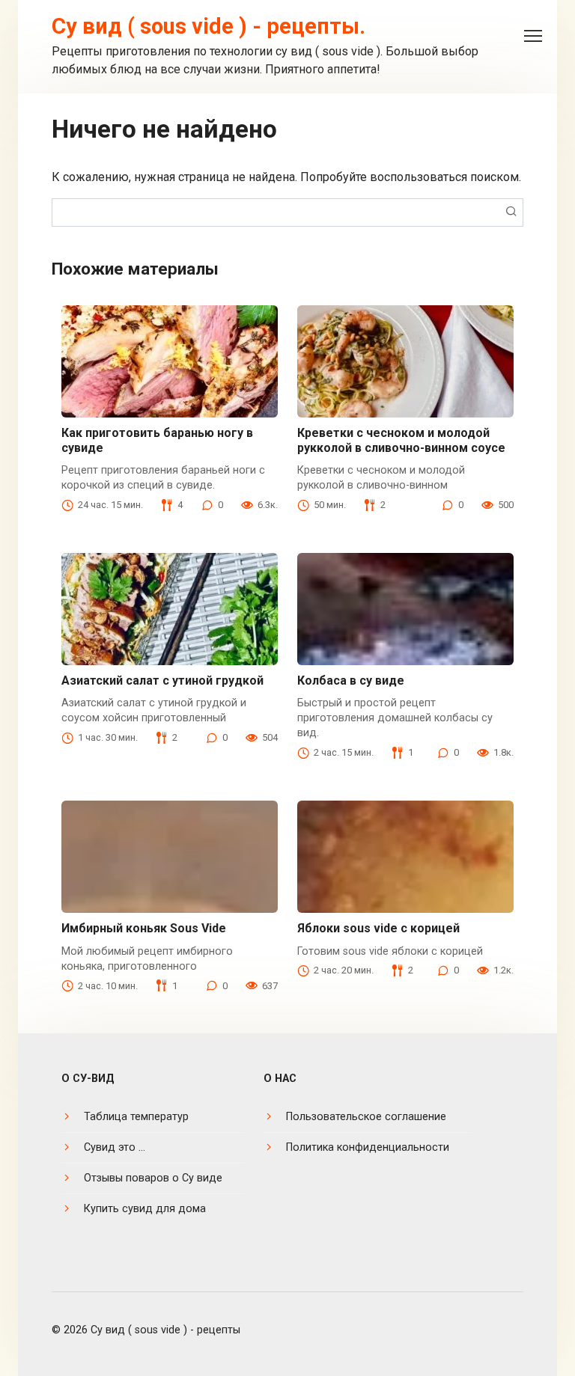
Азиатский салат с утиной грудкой (162, 680)
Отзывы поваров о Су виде (153, 1178)
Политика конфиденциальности (367, 1147)
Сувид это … (114, 1147)
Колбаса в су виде (350, 680)
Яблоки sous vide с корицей (378, 928)
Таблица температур (136, 1116)
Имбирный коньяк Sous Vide (143, 928)
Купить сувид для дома (145, 1208)
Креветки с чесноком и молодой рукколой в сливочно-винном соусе (401, 440)
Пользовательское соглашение (366, 1116)
